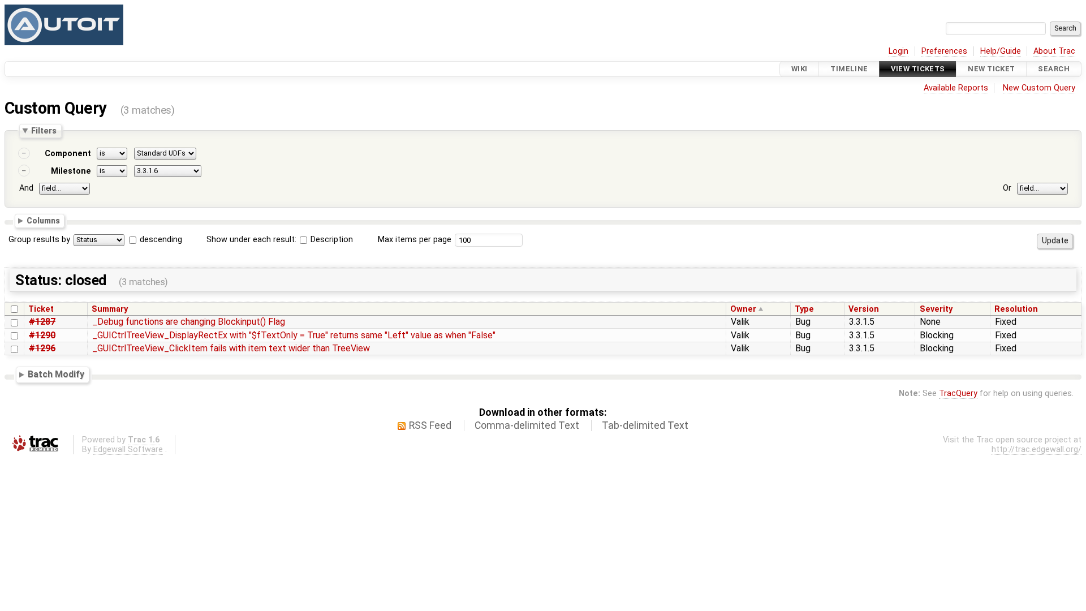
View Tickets (918, 68)
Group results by (39, 239)
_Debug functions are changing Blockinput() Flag (188, 321)
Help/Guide (1000, 51)
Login (898, 51)
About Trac (1054, 51)
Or (1007, 188)
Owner (743, 309)
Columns (43, 220)
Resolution (1016, 309)
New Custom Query (1039, 88)
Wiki (799, 68)
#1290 (42, 335)
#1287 (42, 321)
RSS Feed (430, 425)
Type (804, 309)
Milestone (71, 171)
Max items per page (414, 239)
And (26, 188)
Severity (936, 309)
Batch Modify (56, 374)
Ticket (41, 309)
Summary (110, 309)
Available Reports (956, 88)
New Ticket (991, 68)
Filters (44, 130)
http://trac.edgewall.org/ (1036, 449)
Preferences (944, 51)
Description (330, 239)
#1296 (42, 348)
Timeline (849, 68)
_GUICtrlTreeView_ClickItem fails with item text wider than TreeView (231, 348)
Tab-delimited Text (645, 425)
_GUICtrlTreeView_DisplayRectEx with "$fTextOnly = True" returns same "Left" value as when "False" (293, 335)
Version (863, 309)
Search (1054, 68)
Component (68, 153)
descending (161, 239)
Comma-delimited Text (527, 425)
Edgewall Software (128, 449)
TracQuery (958, 393)
